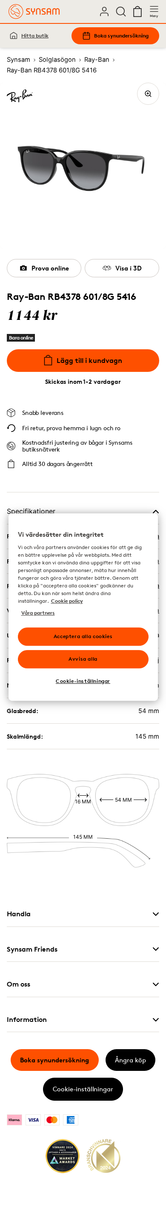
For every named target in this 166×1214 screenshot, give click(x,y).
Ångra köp (130, 1060)
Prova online (50, 268)
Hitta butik (35, 35)
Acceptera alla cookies (83, 636)
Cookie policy (67, 601)
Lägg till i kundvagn (89, 360)
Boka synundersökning (121, 35)
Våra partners (38, 613)
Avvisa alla (83, 659)
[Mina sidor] (104, 11)
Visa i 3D (128, 268)
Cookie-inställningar (83, 1089)
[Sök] (121, 11)
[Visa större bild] (148, 94)
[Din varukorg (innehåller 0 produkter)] (137, 11)
